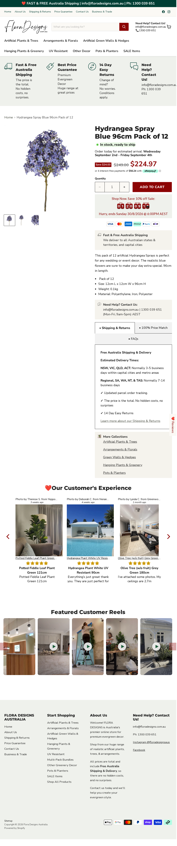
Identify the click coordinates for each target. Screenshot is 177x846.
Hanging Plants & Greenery (24, 51)
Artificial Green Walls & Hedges (106, 41)
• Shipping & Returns (114, 328)
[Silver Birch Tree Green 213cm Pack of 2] (139, 530)
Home (7, 11)
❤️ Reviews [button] (173, 425)
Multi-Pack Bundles (60, 760)
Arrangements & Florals (60, 41)
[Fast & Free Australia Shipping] (25, 81)
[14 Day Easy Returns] (109, 81)
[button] (8, 536)
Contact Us (82, 11)
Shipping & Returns (40, 11)
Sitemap (8, 820)
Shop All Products (59, 782)
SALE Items (131, 51)
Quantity (100, 178)
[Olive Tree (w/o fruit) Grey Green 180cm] (88, 530)
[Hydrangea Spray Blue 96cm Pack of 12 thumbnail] (9, 220)
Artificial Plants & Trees (21, 41)
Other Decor (81, 51)
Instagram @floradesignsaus (151, 742)
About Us (20, 11)
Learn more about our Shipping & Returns (130, 421)
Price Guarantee (63, 11)
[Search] (124, 27)
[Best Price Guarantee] (67, 81)
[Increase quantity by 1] (124, 187)
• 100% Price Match (153, 328)
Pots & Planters (107, 51)
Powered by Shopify (14, 828)
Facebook (139, 750)
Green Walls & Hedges (119, 457)
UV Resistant (58, 51)
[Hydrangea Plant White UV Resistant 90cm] (37, 530)
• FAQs (133, 339)
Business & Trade (102, 11)
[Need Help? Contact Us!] (151, 81)
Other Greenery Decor (62, 765)
